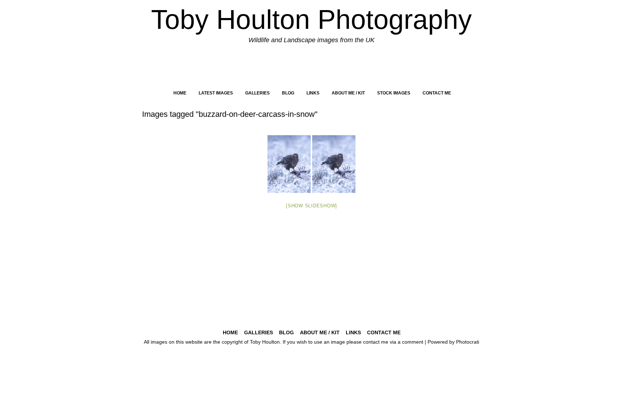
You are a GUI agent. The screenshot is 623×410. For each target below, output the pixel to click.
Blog (288, 93)
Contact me (437, 93)
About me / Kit (348, 93)
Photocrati (467, 342)
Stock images (393, 93)
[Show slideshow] (311, 205)
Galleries (257, 93)
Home (179, 93)
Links (312, 93)
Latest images (216, 93)
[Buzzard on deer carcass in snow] (289, 164)
